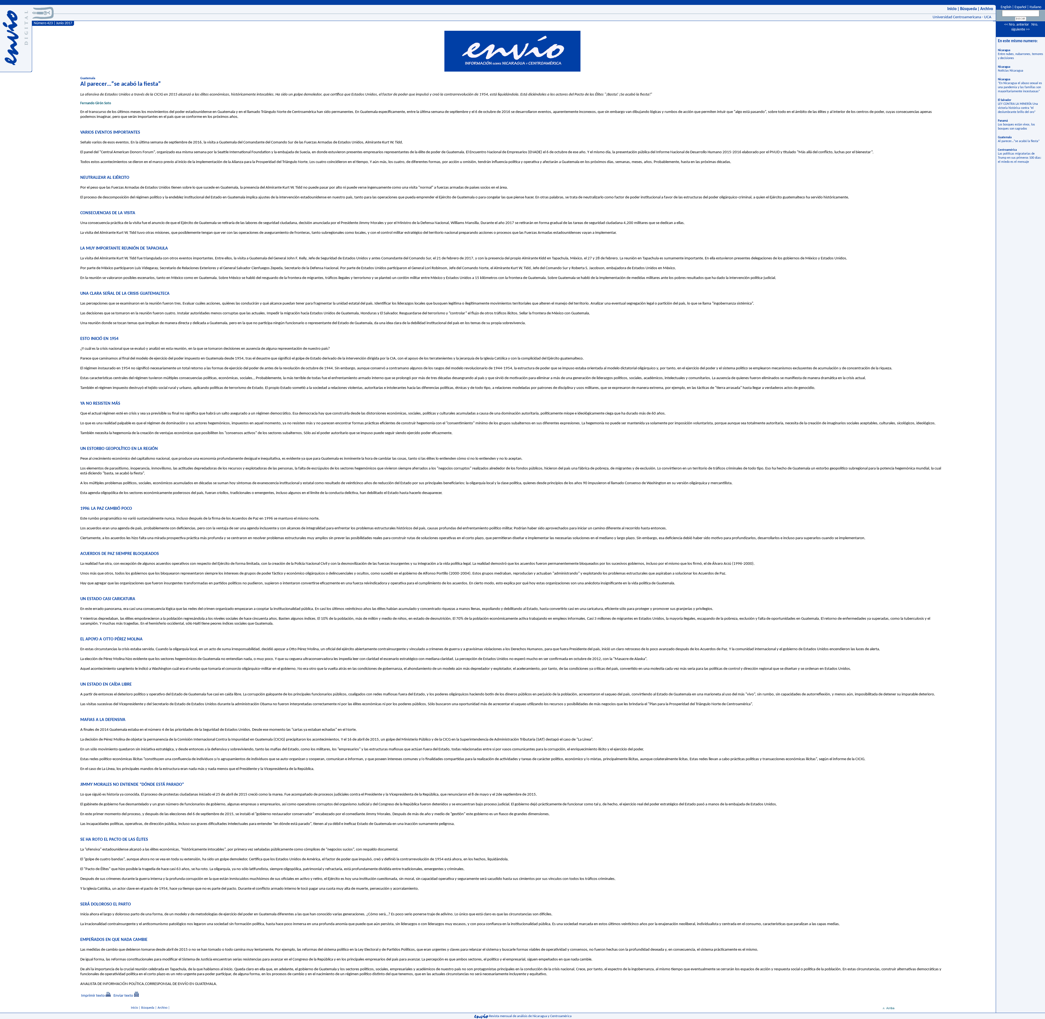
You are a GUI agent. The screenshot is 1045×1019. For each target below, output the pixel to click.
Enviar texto (123, 996)
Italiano (1035, 7)
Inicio (952, 9)
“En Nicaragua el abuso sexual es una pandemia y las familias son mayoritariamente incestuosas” (1020, 87)
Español (1020, 7)
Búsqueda (968, 9)
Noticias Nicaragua (1010, 70)
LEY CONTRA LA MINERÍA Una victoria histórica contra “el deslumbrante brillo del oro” (1018, 108)
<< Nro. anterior (1016, 25)
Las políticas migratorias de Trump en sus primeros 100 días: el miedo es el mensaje (1019, 158)
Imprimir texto (93, 996)
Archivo (986, 9)
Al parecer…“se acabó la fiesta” (1019, 141)
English (1005, 7)
